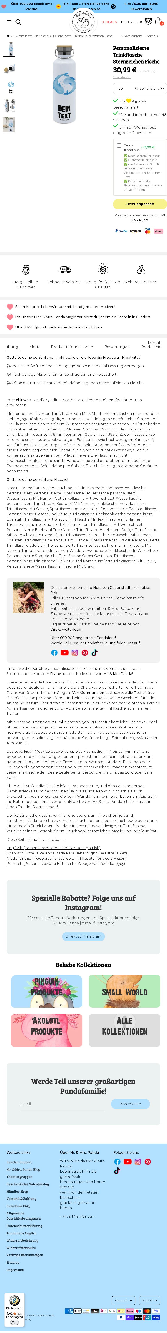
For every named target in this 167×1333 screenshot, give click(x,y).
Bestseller (131, 22)
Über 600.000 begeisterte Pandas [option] (31, 6)
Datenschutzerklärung (24, 1225)
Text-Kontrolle (139, 147)
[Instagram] (75, 653)
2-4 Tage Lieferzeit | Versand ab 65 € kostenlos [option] (86, 6)
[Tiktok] (95, 652)
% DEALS (109, 22)
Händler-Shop (17, 1191)
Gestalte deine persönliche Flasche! (37, 479)
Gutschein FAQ (18, 1206)
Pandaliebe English (22, 1233)
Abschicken (130, 1104)
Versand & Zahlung (21, 1198)
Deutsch (121, 1300)
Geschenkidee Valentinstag (28, 1184)
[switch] (14, 1322)
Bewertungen (117, 347)
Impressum (15, 1269)
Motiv (35, 347)
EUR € (147, 1300)
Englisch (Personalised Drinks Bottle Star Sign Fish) (54, 848)
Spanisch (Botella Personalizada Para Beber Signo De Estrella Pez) (67, 853)
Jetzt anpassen (140, 204)
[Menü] (159, 1322)
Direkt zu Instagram (83, 936)
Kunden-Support (19, 1162)
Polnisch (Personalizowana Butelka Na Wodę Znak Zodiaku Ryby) (66, 864)
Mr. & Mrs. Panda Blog (23, 1169)
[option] (138, 6)
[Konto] (148, 24)
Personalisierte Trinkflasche (31, 35)
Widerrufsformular (21, 1247)
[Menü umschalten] (9, 22)
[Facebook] (54, 653)
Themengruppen (20, 1176)
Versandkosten (122, 77)
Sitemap (13, 1262)
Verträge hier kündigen (25, 1255)
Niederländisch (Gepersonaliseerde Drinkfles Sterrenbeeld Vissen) (67, 858)
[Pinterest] (85, 653)
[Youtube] (65, 653)
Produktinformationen (72, 347)
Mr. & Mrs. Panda (43, 1315)
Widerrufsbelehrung (22, 1240)
